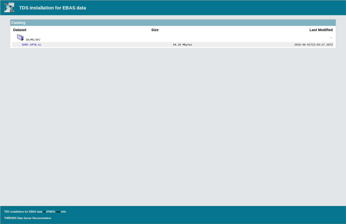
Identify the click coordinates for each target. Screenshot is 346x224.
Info (63, 211)
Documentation (41, 218)
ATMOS (50, 211)
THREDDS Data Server (18, 218)
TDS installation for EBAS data (52, 7)
